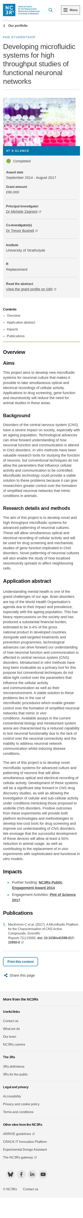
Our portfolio (18, 25)
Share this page (22, 975)
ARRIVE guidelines (17, 1134)
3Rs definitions (13, 1066)
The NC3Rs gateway (18, 1157)
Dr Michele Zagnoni (21, 212)
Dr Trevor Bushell (20, 231)
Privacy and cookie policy (21, 1104)
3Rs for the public (15, 1074)
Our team (9, 1036)
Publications (16, 336)
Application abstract (21, 322)
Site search (50, 10)
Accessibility (12, 1096)
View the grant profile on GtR (29, 289)
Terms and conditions (18, 1112)
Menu (74, 10)
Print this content (20, 961)
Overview (13, 315)
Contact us (10, 1021)
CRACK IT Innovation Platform (25, 1141)
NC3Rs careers (14, 1044)
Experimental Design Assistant (25, 1149)
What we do (11, 1029)
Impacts (12, 329)
